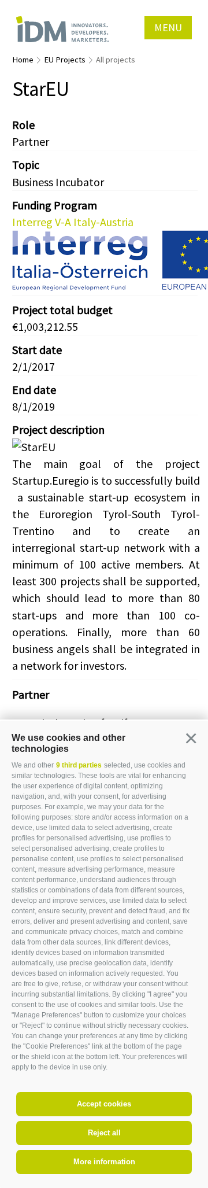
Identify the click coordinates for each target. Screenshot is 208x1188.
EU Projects (65, 59)
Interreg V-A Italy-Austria (72, 222)
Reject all (104, 1132)
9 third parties (79, 765)
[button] (190, 738)
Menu (168, 27)
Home (23, 59)
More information (104, 1161)
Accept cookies (104, 1104)
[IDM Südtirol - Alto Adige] (62, 29)
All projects (115, 59)
